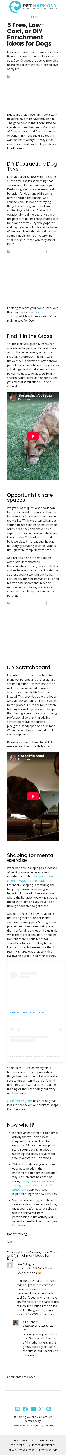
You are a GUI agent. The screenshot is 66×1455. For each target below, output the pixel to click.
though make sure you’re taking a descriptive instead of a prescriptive (33, 1185)
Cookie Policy (18, 1445)
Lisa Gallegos (25, 1264)
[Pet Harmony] (33, 7)
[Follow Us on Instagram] (41, 1409)
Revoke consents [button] (48, 1450)
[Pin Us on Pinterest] (48, 1409)
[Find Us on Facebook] (25, 1409)
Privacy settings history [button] (22, 1450)
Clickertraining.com (19, 1101)
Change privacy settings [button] (42, 1445)
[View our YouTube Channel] (33, 1409)
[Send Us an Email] (17, 1409)
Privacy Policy (45, 1440)
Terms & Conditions (23, 1440)
